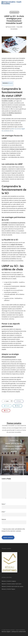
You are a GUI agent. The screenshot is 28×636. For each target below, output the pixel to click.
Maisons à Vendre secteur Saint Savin (11, 584)
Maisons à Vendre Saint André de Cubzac (12, 586)
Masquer (10, 83)
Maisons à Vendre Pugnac (8, 589)
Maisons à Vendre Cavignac (9, 581)
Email (4, 511)
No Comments (14, 29)
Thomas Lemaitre (11, 27)
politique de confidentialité (19, 631)
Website (4, 519)
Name (4, 504)
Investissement (14, 12)
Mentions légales (6, 631)
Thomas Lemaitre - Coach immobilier (11, 2)
